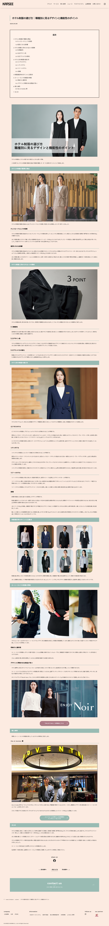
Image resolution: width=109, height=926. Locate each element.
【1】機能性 (19, 50)
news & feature (10, 899)
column (17, 899)
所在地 (16, 914)
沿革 (12, 914)
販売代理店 (45, 914)
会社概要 (6, 914)
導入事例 (63, 4)
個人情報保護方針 (54, 914)
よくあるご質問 (70, 914)
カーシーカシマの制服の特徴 (22, 78)
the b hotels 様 (21, 89)
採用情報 (63, 914)
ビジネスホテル (20, 62)
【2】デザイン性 (20, 53)
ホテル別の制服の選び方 (21, 59)
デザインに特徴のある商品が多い (26, 83)
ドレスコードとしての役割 (23, 41)
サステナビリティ (79, 4)
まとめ (16, 92)
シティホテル (20, 65)
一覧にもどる (54, 869)
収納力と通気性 (21, 80)
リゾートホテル (20, 68)
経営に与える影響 (21, 44)
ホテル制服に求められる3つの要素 (24, 48)
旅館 (18, 71)
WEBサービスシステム (35, 914)
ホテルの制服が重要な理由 (21, 39)
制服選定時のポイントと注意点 (23, 74)
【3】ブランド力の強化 (22, 56)
